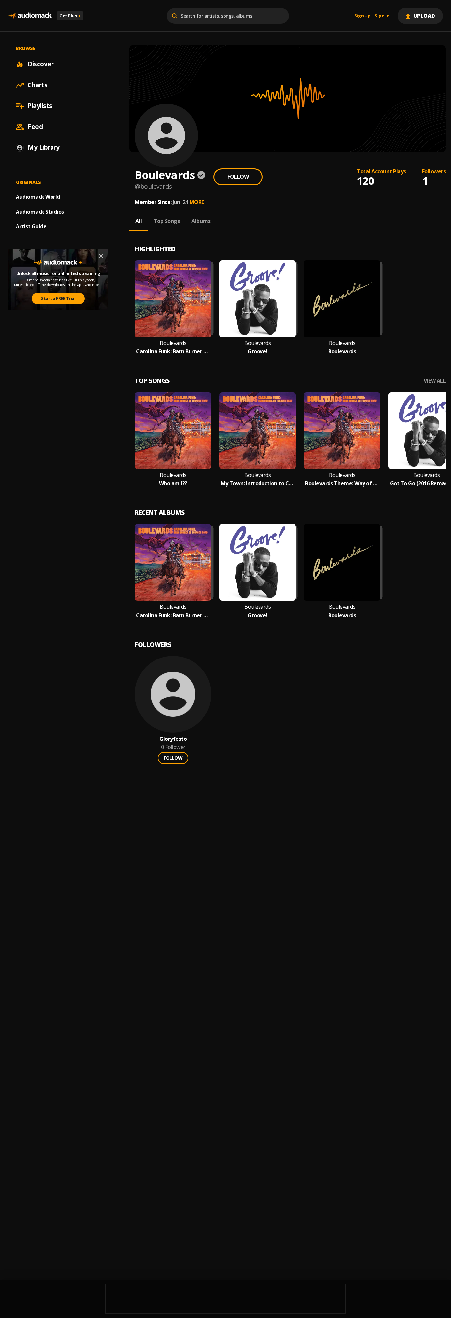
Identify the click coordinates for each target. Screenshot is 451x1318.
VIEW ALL (435, 381)
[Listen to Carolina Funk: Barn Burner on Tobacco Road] (173, 298)
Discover (40, 64)
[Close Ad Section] (101, 256)
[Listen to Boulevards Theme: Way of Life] (342, 430)
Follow (238, 176)
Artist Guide (31, 226)
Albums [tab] (200, 221)
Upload (424, 15)
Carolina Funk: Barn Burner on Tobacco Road (173, 351)
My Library (43, 147)
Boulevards (173, 343)
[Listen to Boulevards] (342, 298)
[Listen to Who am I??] (173, 430)
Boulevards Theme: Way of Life (342, 483)
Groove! (257, 351)
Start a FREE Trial (58, 298)
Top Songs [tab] (167, 221)
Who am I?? (173, 483)
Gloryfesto (173, 739)
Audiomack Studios (40, 211)
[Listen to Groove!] (257, 298)
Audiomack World (38, 196)
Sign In (382, 16)
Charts (37, 85)
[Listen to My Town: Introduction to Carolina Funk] (257, 430)
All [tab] (138, 221)
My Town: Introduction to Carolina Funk (258, 483)
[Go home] (30, 15)
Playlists (40, 105)
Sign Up (362, 16)
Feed (35, 126)
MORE (197, 202)
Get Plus (70, 16)
